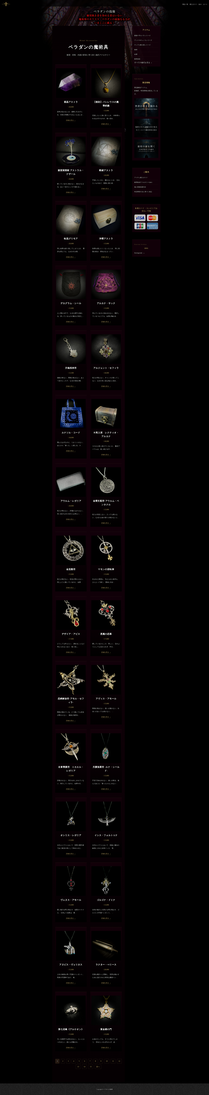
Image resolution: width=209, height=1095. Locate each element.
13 (78, 1067)
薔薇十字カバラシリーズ (142, 35)
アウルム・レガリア (71, 501)
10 (107, 1061)
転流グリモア (71, 238)
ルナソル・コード (71, 432)
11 (113, 1061)
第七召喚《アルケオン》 (71, 1029)
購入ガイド (193, 4)
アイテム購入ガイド (141, 177)
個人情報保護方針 (140, 187)
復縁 (135, 49)
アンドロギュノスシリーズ (143, 40)
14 (84, 1067)
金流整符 (71, 569)
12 (119, 1061)
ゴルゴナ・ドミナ (106, 900)
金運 (135, 54)
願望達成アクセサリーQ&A (143, 182)
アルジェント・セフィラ (106, 368)
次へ (98, 1067)
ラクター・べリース (106, 964)
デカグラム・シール (71, 303)
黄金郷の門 (106, 1029)
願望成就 (137, 59)
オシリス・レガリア (71, 835)
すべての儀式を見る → (143, 62)
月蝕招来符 (71, 368)
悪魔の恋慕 (106, 634)
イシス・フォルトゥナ (106, 835)
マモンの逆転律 (106, 569)
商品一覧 (185, 4)
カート (205, 4)
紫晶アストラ (71, 102)
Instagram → (139, 253)
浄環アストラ (106, 238)
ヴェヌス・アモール (71, 900)
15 (91, 1067)
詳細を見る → (71, 120)
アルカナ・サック (106, 303)
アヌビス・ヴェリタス (70, 964)
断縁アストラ (106, 170)
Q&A (199, 4)
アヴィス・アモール (106, 698)
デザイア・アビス (71, 634)
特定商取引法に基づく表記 (143, 191)
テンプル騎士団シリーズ (142, 45)
